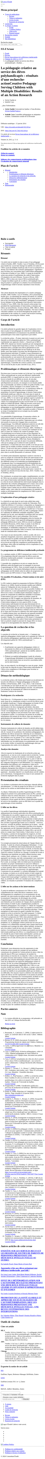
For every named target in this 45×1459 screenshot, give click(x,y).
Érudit (11, 27)
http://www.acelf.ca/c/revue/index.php (18, 1172)
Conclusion (13, 181)
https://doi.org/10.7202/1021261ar (16, 131)
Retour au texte (10, 1024)
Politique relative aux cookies (14, 1451)
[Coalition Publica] (7, 1444)
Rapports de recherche (16, 22)
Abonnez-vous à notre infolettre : (13, 1397)
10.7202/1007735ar (31, 1174)
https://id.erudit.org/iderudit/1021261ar (17, 127)
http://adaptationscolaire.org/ (14, 1095)
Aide (6, 1406)
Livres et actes (14, 20)
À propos (15, 26)
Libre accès (13, 31)
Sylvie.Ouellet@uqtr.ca (12, 111)
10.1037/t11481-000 (11, 1044)
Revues (11, 16)
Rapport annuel (14, 33)
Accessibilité (9, 1408)
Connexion (8, 24)
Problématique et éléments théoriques (21, 174)
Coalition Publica (15, 29)
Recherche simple (7, 42)
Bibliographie (9, 185)
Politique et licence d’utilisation (15, 1453)
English (7, 37)
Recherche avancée (11, 35)
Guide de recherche (11, 1410)
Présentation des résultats (17, 180)
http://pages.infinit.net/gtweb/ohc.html (23, 1240)
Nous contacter (10, 1412)
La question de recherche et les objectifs (22, 176)
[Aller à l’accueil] (6, 2)
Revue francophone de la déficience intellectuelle (21, 57)
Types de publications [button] (12, 14)
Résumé (7, 170)
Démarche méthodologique (18, 178)
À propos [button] (8, 26)
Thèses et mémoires (15, 18)
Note (6, 183)
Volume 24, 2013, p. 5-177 (14, 59)
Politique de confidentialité (14, 1449)
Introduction (13, 172)
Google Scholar (10, 1038)
